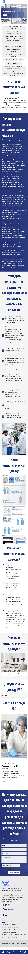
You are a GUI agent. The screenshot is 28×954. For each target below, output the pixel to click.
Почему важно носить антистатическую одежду (13, 32)
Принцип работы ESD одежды (10, 767)
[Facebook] (3, 905)
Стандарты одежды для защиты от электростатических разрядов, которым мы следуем (13, 40)
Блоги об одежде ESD (13, 63)
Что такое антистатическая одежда (13, 28)
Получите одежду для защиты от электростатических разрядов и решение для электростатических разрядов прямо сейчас (13, 71)
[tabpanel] (14, 664)
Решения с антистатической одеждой (13, 50)
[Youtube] (9, 905)
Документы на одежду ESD (13, 59)
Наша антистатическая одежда (13, 46)
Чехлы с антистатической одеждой (13, 55)
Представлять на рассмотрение (15, 872)
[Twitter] (6, 905)
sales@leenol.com (11, 932)
